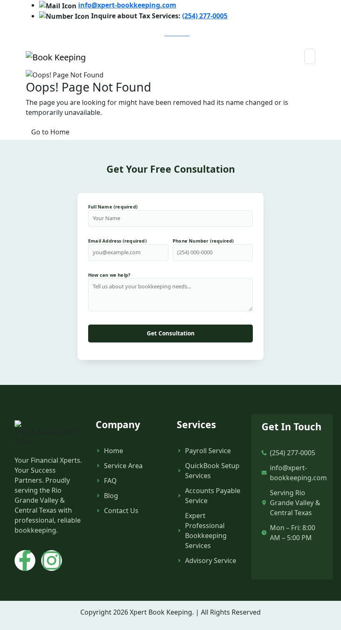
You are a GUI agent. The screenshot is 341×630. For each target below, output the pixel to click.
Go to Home (50, 131)
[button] (309, 56)
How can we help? (109, 275)
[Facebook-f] (25, 560)
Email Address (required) (117, 241)
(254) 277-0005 (204, 15)
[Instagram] (51, 560)
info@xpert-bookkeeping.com (127, 5)
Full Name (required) (113, 206)
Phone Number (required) (203, 241)
